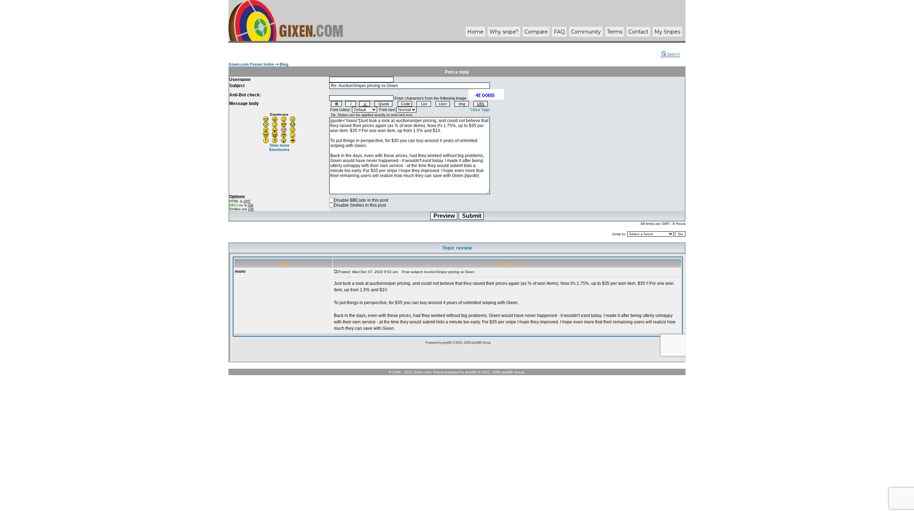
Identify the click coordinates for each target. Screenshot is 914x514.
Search (673, 54)
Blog (284, 64)
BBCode (236, 205)
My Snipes (667, 32)
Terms (614, 32)
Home (475, 32)
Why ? (503, 32)
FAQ (559, 32)
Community (586, 32)
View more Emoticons (279, 147)
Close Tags (480, 109)
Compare (536, 32)
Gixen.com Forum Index (251, 64)
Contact (638, 32)
